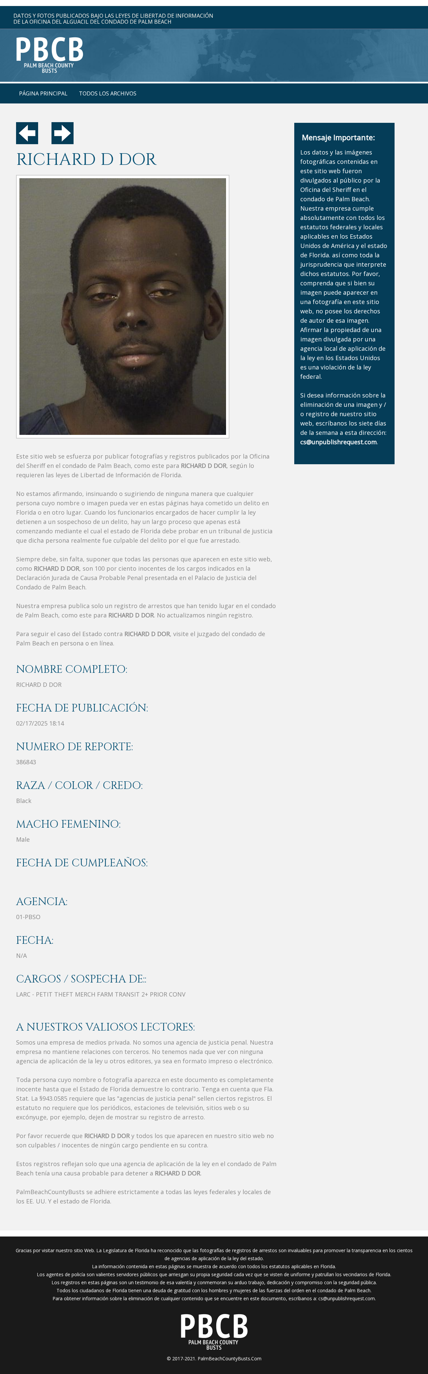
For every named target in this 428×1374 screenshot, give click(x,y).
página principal (43, 93)
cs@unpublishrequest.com (346, 1298)
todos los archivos (107, 93)
